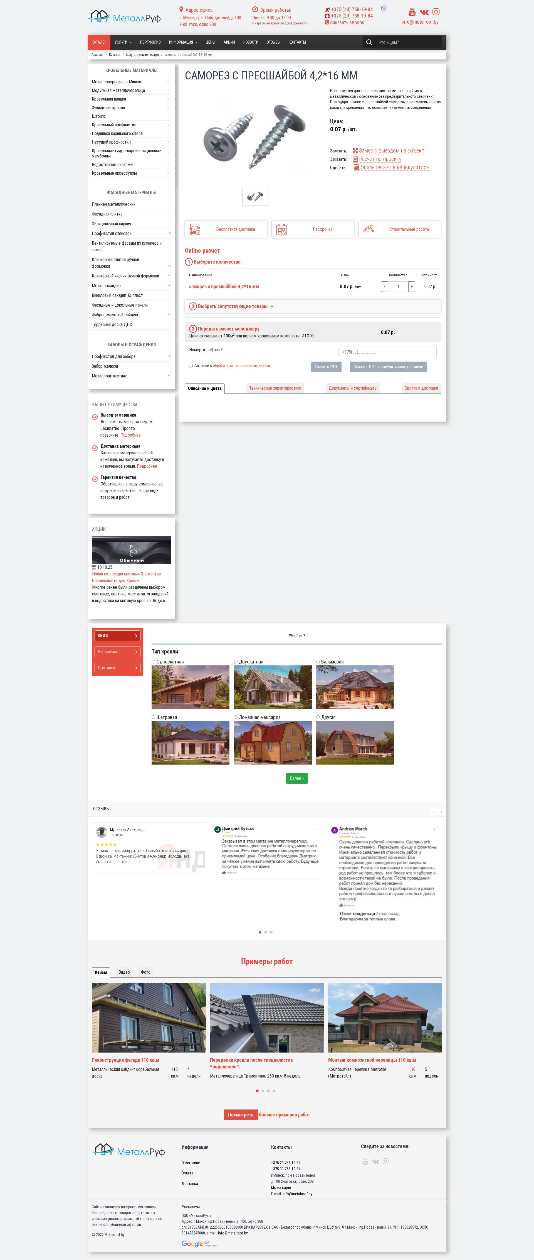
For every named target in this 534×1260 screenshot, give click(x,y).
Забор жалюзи (105, 366)
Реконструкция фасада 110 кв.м (125, 1060)
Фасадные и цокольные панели (120, 305)
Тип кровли (165, 651)
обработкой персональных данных (242, 365)
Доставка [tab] (106, 667)
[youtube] (412, 12)
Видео (124, 972)
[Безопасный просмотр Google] (211, 1244)
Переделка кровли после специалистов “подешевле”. (251, 1063)
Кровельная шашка (109, 99)
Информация (181, 42)
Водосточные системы (112, 164)
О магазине (191, 1163)
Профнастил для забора (113, 356)
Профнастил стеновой (112, 233)
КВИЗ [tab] (103, 635)
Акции (229, 42)
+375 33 (285, 1169)
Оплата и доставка (421, 388)
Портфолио (150, 42)
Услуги (121, 42)
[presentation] (434, 811)
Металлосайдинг (107, 285)
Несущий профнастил (111, 142)
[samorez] (255, 138)
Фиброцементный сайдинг (115, 314)
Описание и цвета (205, 388)
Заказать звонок (346, 22)
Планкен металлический (113, 204)
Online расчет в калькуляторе (394, 167)
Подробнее (130, 435)
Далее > (297, 778)
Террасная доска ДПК (112, 324)
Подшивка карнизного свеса (117, 133)
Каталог (99, 42)
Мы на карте (281, 1187)
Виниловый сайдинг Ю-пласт (117, 295)
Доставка (190, 1183)
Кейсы (101, 972)
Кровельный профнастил (114, 124)
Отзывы (273, 42)
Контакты (297, 42)
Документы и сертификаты (353, 388)
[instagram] (436, 12)
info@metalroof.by (420, 22)
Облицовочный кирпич (111, 223)
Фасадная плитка (107, 214)
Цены (210, 42)
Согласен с (232, 365)
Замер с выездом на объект (391, 150)
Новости (250, 42)
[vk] (424, 12)
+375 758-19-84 (352, 9)
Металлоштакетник (109, 376)
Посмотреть (241, 1115)
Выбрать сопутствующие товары (230, 306)
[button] (169, 233)
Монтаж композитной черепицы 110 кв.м (372, 1060)
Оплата (187, 1173)
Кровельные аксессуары (114, 173)
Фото (145, 972)
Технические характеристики (275, 388)
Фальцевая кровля (108, 107)
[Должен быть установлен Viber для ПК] (384, 8)
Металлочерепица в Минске (117, 81)
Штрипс (99, 116)
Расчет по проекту (379, 159)
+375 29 (285, 1163)
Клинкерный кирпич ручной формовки (125, 276)
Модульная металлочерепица (118, 90)
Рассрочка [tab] (107, 651)
